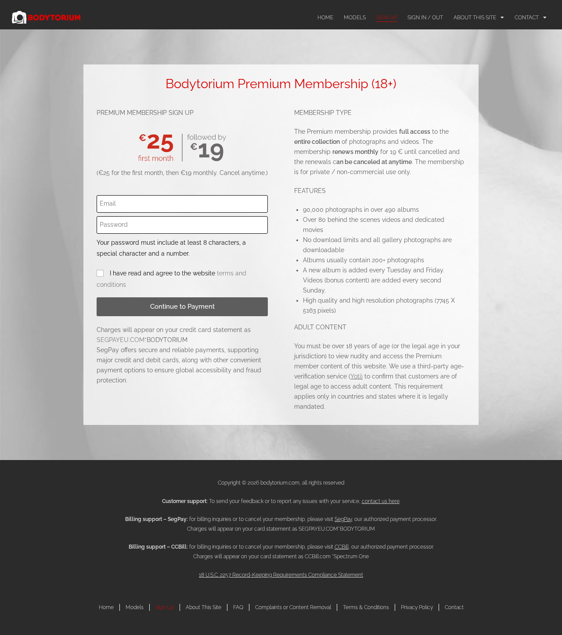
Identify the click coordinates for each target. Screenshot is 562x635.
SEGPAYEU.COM (120, 339)
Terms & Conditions (366, 607)
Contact (527, 17)
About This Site (475, 17)
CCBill (342, 547)
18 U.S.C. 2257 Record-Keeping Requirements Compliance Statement (281, 575)
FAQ (238, 607)
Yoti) (356, 376)
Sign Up (386, 17)
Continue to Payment (182, 306)
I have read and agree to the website (171, 279)
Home (325, 17)
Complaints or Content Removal (293, 607)
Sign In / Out (425, 17)
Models (355, 17)
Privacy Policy (417, 607)
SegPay (343, 519)
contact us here (381, 501)
